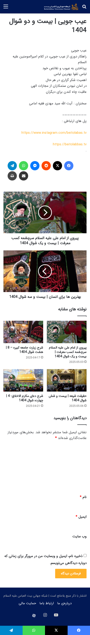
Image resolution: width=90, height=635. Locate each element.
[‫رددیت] (46, 165)
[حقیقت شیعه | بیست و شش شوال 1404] (67, 380)
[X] (57, 165)
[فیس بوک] (68, 165)
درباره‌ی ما (64, 603)
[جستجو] (84, 8)
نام (83, 497)
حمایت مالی (27, 603)
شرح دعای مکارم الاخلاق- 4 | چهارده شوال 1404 (24, 398)
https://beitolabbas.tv (70, 144)
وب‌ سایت (79, 536)
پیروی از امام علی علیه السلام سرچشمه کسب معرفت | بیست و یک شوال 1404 (68, 352)
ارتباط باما (46, 603)
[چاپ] (12, 176)
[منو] (5, 8)
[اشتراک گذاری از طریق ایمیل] (23, 176)
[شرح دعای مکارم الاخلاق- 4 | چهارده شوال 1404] (23, 380)
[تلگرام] (12, 165)
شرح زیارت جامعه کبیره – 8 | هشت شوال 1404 (24, 350)
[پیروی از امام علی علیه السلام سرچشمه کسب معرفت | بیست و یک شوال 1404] (67, 332)
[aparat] (33, 615)
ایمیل (81, 517)
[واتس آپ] (23, 165)
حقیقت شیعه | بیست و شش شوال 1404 (68, 398)
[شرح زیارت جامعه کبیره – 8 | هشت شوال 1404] (23, 332)
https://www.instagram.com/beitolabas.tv (54, 133)
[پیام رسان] (34, 165)
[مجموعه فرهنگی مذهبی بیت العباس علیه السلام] (61, 6)
